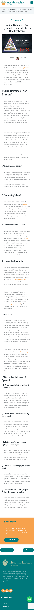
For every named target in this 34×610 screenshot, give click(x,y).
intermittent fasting (22, 352)
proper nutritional (15, 304)
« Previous (7, 550)
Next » (28, 550)
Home (3, 9)
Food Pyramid (12, 9)
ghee (27, 238)
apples (25, 204)
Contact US (11, 539)
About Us (6, 606)
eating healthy (24, 68)
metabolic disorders (20, 279)
